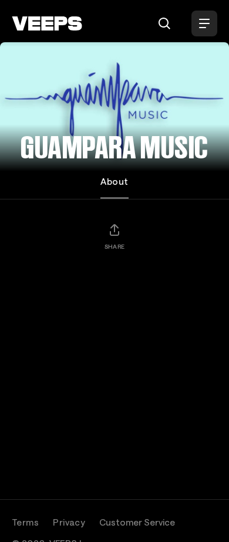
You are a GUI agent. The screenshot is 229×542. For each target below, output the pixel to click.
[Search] (164, 23)
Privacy (69, 522)
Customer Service (137, 522)
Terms (25, 522)
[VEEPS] (47, 23)
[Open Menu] (204, 23)
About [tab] (114, 181)
